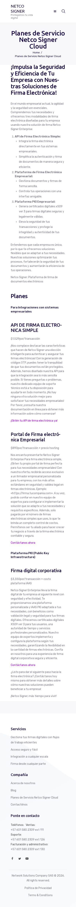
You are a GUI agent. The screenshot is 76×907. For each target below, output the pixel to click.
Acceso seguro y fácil (24, 749)
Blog (13, 790)
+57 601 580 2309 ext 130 (28, 849)
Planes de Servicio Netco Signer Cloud (34, 797)
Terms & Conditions (40, 895)
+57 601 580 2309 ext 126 (28, 839)
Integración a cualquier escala (29, 756)
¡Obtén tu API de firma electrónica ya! (34, 420)
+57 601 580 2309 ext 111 (27, 829)
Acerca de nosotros (23, 783)
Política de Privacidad (38, 888)
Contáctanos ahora (23, 542)
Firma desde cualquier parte (28, 764)
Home (36, 52)
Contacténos (19, 804)
